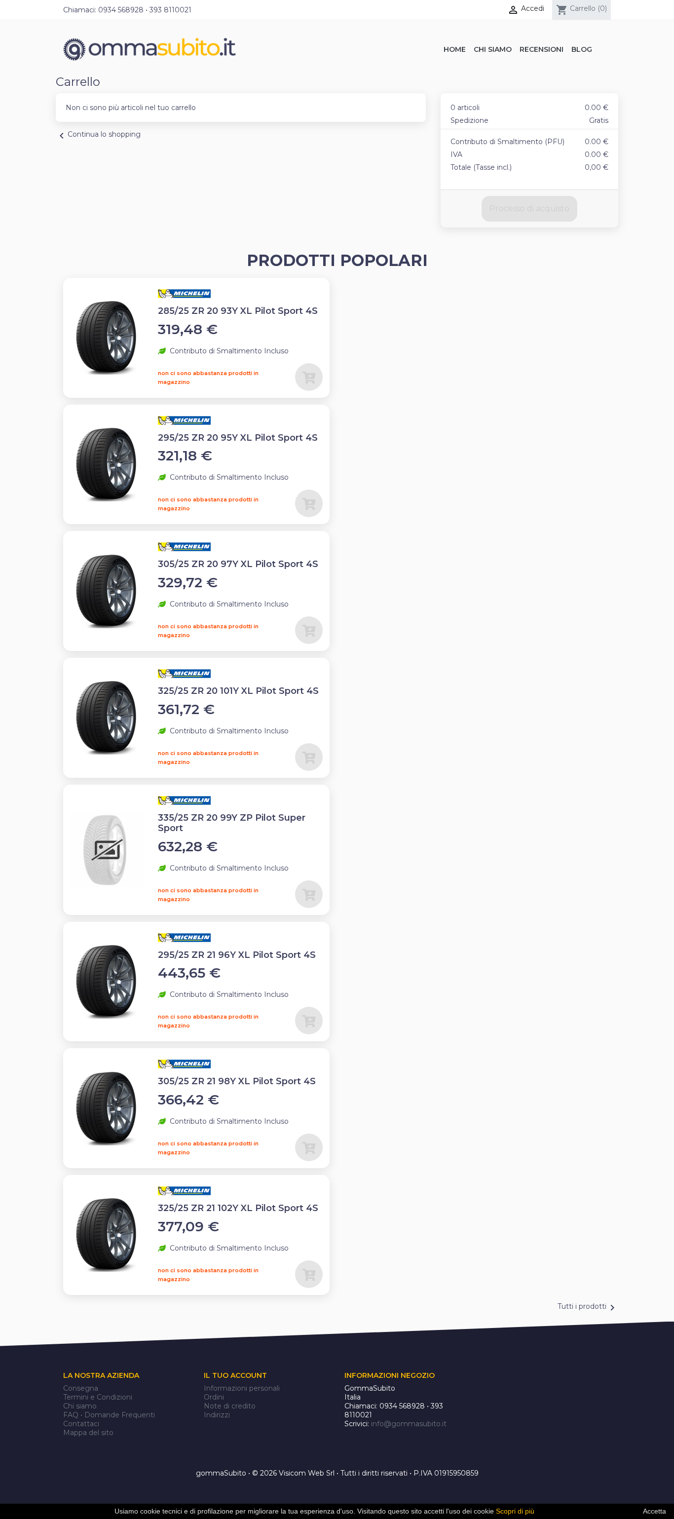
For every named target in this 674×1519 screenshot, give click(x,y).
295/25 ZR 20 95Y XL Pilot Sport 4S (238, 437)
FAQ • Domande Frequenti (109, 1414)
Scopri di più (515, 1511)
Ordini (214, 1397)
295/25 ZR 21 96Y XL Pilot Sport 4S (237, 954)
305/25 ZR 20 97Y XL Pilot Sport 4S (238, 564)
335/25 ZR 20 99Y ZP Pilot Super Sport (231, 823)
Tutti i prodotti (588, 1308)
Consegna (80, 1388)
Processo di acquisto (529, 208)
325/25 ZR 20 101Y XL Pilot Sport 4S (238, 690)
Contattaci (81, 1423)
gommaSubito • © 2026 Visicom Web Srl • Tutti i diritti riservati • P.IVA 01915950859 (337, 1473)
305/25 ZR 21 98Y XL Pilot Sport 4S (237, 1081)
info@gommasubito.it (409, 1423)
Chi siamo (80, 1406)
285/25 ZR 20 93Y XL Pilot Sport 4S (238, 310)
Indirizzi (217, 1414)
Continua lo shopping (98, 136)
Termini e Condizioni (97, 1397)
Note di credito (230, 1406)
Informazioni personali (242, 1388)
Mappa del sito (88, 1432)
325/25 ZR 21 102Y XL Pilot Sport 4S (238, 1208)
